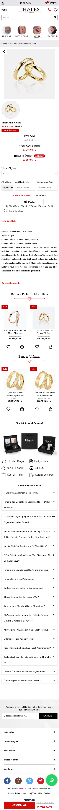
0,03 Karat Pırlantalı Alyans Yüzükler (44, 331)
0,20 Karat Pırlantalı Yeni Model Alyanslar (15, 331)
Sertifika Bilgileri (22, 182)
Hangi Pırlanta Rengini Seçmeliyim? (21, 493)
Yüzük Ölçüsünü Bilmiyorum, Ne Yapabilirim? (25, 546)
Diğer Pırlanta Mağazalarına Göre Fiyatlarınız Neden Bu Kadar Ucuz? (29, 558)
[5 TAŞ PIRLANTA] (52, 30)
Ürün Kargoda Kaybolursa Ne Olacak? (22, 680)
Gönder (48, 715)
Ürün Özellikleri (9, 221)
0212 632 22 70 (29, 195)
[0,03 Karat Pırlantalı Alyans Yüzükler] (44, 318)
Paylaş (31, 202)
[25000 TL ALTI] (7, 30)
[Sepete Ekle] (22, 346)
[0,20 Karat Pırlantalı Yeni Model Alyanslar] (15, 318)
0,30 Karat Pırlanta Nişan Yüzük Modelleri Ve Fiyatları (44, 394)
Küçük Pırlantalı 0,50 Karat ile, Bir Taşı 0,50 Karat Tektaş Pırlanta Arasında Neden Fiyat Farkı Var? (27, 534)
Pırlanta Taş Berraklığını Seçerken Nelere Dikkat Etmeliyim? (27, 505)
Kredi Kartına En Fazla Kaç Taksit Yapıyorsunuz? (27, 648)
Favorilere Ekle (8, 346)
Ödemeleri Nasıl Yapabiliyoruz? (19, 639)
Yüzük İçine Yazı (45, 182)
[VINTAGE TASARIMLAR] (37, 30)
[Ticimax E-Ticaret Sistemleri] (29, 800)
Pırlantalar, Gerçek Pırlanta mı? (19, 579)
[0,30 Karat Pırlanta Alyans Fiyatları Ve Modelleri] (15, 380)
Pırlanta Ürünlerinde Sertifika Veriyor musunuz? (26, 570)
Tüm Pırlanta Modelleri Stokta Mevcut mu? (24, 606)
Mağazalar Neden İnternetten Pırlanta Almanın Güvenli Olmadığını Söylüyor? (26, 618)
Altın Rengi (7, 182)
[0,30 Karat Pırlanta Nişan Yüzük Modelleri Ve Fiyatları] (44, 380)
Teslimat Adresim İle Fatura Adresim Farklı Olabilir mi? (28, 660)
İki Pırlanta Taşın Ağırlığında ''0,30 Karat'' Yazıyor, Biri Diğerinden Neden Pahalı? (29, 519)
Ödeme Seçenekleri (11, 283)
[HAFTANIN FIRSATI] (22, 30)
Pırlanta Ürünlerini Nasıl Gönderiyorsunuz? (24, 671)
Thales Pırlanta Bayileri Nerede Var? (21, 597)
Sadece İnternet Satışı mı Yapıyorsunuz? (23, 588)
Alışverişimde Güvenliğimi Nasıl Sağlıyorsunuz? (26, 630)
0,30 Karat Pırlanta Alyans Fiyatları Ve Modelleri (15, 394)
